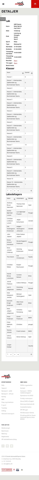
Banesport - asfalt (7, 391)
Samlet (27, 72)
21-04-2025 (17, 47)
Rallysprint (17, 44)
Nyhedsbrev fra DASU (26, 395)
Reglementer (5, 436)
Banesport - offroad (7, 393)
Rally (15, 42)
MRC (3, 399)
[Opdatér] (31, 190)
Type (7, 44)
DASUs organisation (26, 385)
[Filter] (23, 73)
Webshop (4, 433)
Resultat (9, 61)
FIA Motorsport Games (27, 412)
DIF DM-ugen (24, 409)
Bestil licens (5, 431)
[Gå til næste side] (14, 190)
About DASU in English (27, 401)
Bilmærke (31, 198)
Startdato (9, 47)
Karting (4, 396)
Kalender (35, 4)
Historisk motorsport (8, 413)
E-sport (4, 405)
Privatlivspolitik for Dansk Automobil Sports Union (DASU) (28, 417)
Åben (15, 61)
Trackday (4, 408)
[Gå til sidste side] (18, 190)
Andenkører (20, 198)
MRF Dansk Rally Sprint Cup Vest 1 (18, 26)
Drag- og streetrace (7, 402)
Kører (8, 198)
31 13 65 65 (7, 461)
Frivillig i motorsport (26, 398)
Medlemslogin (6, 428)
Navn (7, 26)
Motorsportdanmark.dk (27, 404)
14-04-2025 (17, 57)
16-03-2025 (17, 53)
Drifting (4, 410)
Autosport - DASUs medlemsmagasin (26, 392)
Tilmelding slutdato (9, 57)
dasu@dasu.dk (8, 463)
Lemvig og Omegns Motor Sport (17, 36)
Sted (7, 31)
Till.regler (9, 63)
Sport (8, 42)
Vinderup (17, 31)
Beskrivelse (10, 66)
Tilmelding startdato (9, 53)
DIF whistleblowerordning (9, 439)
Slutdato (9, 49)
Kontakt (22, 388)
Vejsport (4, 388)
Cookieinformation (25, 407)
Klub (7, 36)
